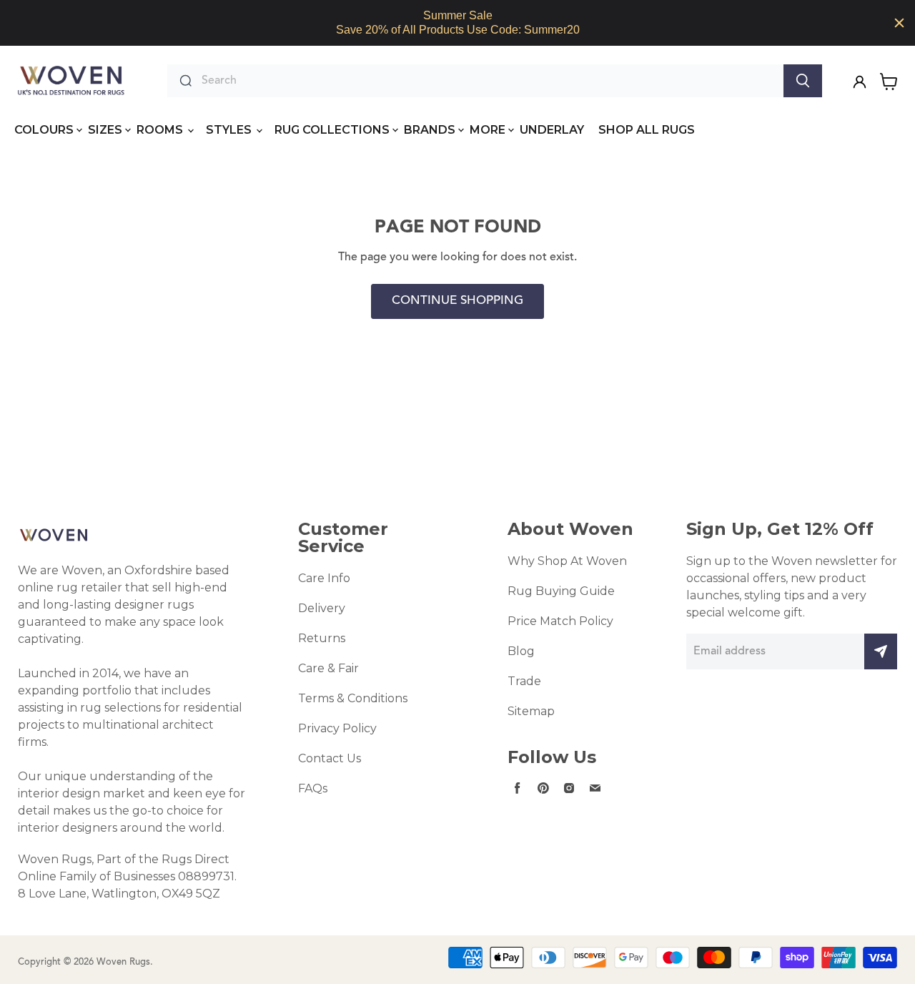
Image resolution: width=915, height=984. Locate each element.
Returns (321, 638)
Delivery (321, 608)
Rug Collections (332, 130)
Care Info (324, 578)
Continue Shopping (457, 301)
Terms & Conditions (352, 698)
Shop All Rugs (646, 130)
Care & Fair (328, 668)
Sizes (105, 130)
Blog (521, 651)
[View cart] (889, 81)
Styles (230, 130)
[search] (488, 80)
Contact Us (329, 758)
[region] (457, 23)
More (487, 130)
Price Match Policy (560, 621)
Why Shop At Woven (567, 561)
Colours (44, 130)
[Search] (802, 80)
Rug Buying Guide (561, 591)
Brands (429, 130)
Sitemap (531, 711)
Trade (524, 681)
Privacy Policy (337, 728)
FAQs (312, 788)
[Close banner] (899, 22)
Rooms (161, 130)
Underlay (552, 130)
